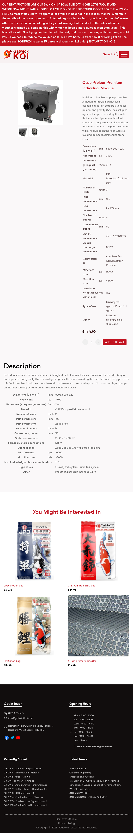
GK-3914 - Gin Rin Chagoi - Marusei (23, 768)
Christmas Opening (80, 772)
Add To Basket (114, 342)
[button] (58, 102)
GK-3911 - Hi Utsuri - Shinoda (19, 780)
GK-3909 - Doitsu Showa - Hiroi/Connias (25, 789)
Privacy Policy (66, 823)
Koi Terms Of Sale (66, 819)
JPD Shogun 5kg (14, 585)
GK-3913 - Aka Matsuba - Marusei (21, 772)
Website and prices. (80, 789)
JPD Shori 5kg (12, 661)
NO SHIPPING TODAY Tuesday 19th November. (94, 780)
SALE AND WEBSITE (79, 793)
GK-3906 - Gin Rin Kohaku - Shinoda (23, 797)
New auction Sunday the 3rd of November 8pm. (95, 784)
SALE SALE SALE (77, 768)
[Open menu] (124, 54)
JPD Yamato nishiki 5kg (82, 585)
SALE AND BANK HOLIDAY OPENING (88, 797)
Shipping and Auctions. (81, 776)
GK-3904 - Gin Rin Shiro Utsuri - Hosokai (25, 805)
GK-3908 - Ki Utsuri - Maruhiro (20, 793)
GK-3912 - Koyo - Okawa (17, 776)
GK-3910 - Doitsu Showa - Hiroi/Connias (25, 784)
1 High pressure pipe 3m (82, 661)
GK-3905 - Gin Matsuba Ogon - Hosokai (25, 801)
